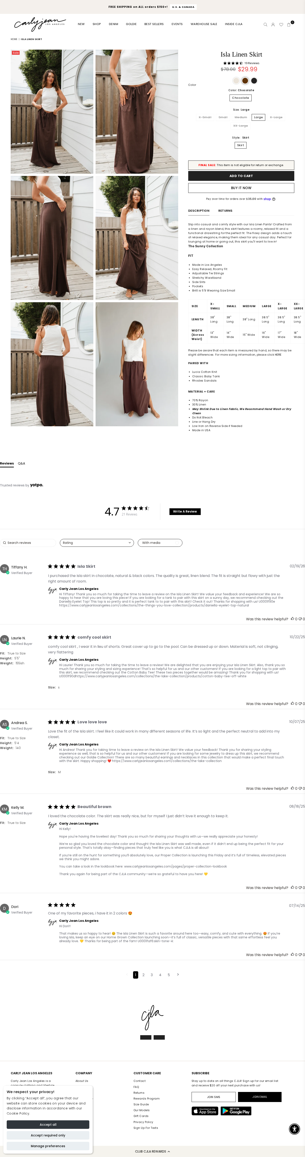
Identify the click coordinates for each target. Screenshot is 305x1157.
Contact (140, 1081)
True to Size (16, 653)
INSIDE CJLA (233, 24)
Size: (241, 110)
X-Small (205, 117)
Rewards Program (147, 1098)
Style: (240, 137)
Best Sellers (154, 24)
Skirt (240, 145)
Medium (241, 117)
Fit (2, 653)
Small (223, 117)
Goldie (131, 24)
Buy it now (241, 188)
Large (258, 117)
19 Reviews (251, 63)
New (81, 24)
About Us (81, 1081)
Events (177, 24)
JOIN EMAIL (259, 1097)
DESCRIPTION (198, 211)
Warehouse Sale (204, 24)
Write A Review (185, 511)
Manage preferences (48, 1146)
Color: (241, 90)
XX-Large (240, 126)
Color (192, 85)
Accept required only (48, 1135)
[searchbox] (28, 543)
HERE (278, 355)
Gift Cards (141, 1116)
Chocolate (240, 98)
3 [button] (152, 975)
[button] (152, 1151)
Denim (113, 24)
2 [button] (143, 975)
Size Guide (141, 1104)
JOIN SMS (213, 1097)
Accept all (48, 1124)
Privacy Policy (143, 1122)
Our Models (142, 1110)
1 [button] (135, 975)
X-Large (276, 117)
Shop (97, 24)
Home (14, 39)
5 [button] (169, 975)
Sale (16, 53)
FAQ (136, 1087)
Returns (139, 1093)
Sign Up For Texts (146, 1128)
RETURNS (225, 211)
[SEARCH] (265, 24)
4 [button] (160, 975)
